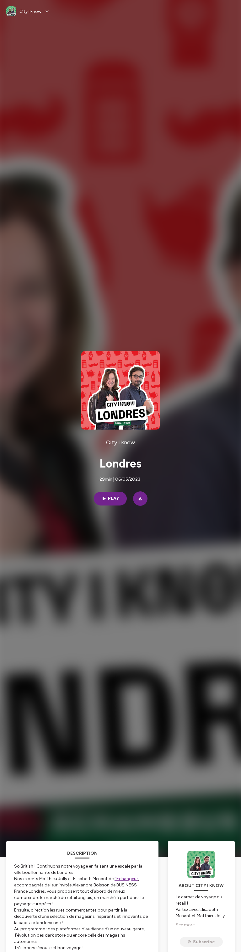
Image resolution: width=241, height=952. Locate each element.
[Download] (140, 498)
